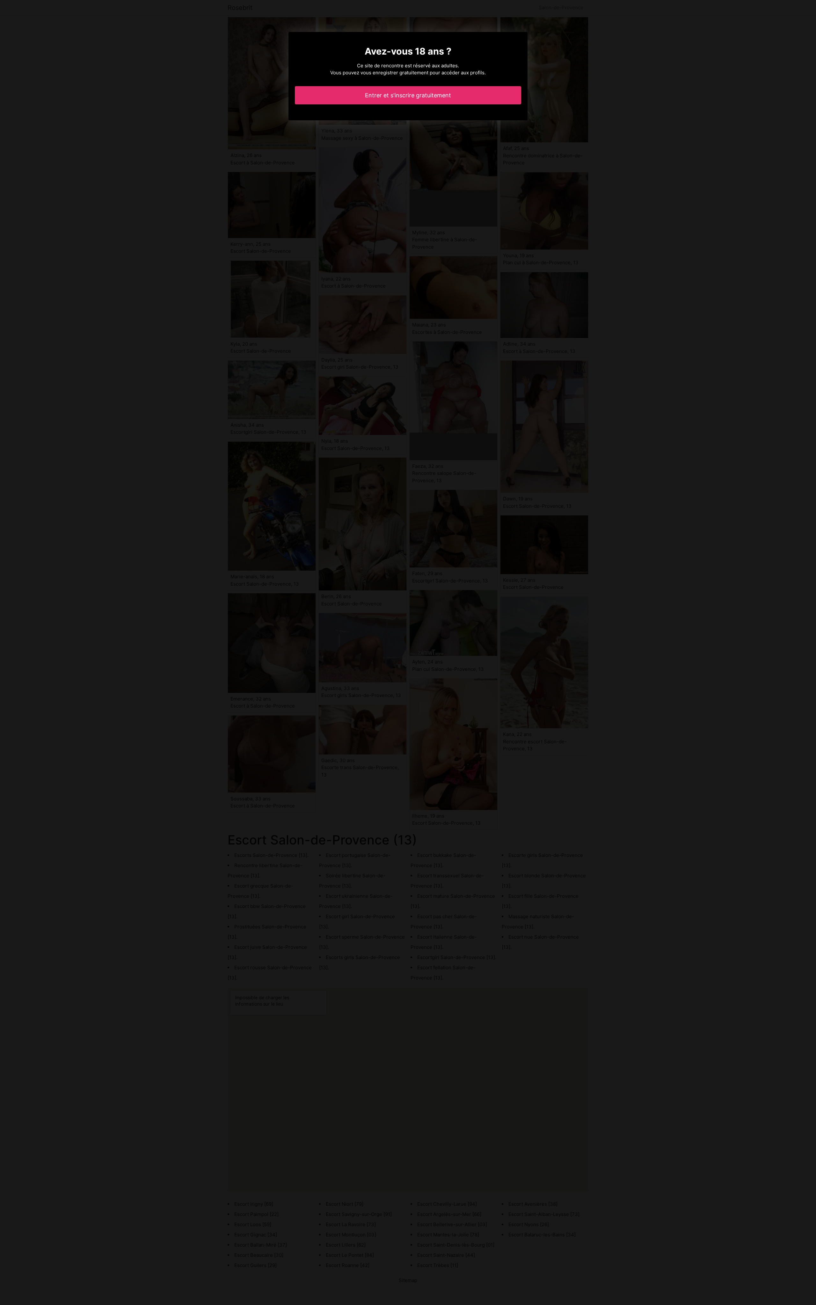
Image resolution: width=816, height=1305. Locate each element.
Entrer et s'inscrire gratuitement (408, 95)
